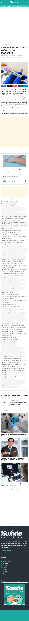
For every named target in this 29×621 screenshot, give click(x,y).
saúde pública (18, 331)
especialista (23, 257)
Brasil (17, 210)
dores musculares (22, 250)
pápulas (13, 308)
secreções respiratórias (20, 333)
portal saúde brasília (6, 314)
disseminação (5, 246)
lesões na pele (20, 275)
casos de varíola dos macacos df (9, 216)
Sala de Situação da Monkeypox (18, 327)
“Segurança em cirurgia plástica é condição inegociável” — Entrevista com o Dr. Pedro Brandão (12, 460)
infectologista (23, 269)
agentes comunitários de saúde (9, 205)
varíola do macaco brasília (18, 368)
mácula (20, 279)
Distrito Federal (13, 246)
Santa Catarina (5, 329)
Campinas (4, 212)
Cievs (3, 228)
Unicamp (4, 362)
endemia (17, 255)
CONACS (25, 236)
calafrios (23, 210)
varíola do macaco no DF (18, 370)
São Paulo (12, 329)
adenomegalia (12, 203)
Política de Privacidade (20, 614)
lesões (14, 275)
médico (16, 281)
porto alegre (15, 314)
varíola (18, 366)
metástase (15, 283)
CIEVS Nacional (9, 228)
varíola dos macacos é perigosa (9, 374)
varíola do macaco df (6, 370)
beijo (3, 210)
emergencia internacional (8, 255)
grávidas (8, 263)
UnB (26, 360)
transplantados (5, 360)
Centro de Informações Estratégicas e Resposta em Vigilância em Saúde (13, 223)
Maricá (25, 279)
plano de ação (22, 312)
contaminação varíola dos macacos (10, 240)
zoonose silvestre (13, 387)
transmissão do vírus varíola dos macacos (11, 358)
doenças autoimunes (14, 248)
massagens (4, 281)
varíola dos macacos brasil (19, 372)
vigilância (14, 385)
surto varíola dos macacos (8, 350)
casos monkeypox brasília (8, 218)
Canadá (9, 212)
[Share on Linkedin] (25, 86)
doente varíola (23, 248)
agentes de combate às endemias (9, 207)
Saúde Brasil (19, 329)
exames (8, 259)
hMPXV (3, 267)
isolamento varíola (19, 271)
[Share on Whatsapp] (20, 86)
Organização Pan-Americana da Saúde (10, 306)
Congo (9, 238)
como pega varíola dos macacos (9, 232)
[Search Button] (27, 2)
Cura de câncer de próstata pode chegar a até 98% (13, 434)
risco (12, 325)
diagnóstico (4, 244)
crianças (4, 242)
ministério (22, 283)
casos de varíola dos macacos (19, 214)
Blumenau (8, 210)
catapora (13, 220)
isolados (12, 271)
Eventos (14, 6)
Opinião (10, 6)
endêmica (23, 255)
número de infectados (7, 296)
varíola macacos (14, 383)
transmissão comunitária (7, 356)
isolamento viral (5, 273)
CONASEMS (4, 238)
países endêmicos (6, 308)
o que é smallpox (6, 302)
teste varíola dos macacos (8, 354)
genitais (9, 261)
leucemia (10, 277)
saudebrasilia (5, 333)
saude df (12, 331)
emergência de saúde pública (15, 253)
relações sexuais (6, 323)
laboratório (21, 273)
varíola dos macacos (6, 372)
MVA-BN (21, 290)
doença (20, 246)
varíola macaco (5, 383)
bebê (23, 207)
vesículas (22, 383)
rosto (22, 325)
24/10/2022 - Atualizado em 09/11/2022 (9, 60)
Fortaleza (4, 261)
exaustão (14, 259)
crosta (8, 242)
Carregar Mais (14, 489)
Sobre (18, 6)
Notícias (7, 6)
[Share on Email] (14, 86)
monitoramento (5, 288)
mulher (11, 290)
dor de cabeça (5, 250)
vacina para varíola (6, 364)
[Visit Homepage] (14, 2)
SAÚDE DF (7, 44)
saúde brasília (5, 331)
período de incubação (7, 310)
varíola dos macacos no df (8, 378)
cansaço (15, 212)
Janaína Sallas (14, 273)
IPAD (7, 271)
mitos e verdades (16, 286)
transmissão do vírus (20, 356)
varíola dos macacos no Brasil (9, 376)
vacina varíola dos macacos (18, 364)
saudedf (11, 333)
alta (20, 207)
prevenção (4, 317)
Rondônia (17, 325)
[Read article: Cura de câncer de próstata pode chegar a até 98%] (14, 423)
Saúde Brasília (7, 561)
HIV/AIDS (24, 265)
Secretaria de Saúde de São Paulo (9, 337)
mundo (16, 290)
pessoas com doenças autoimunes (10, 312)
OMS (12, 302)
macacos (15, 279)
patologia (19, 308)
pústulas (16, 319)
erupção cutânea (14, 257)
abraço (5, 203)
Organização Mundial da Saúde (9, 304)
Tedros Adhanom (5, 352)
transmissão (18, 354)
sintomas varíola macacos (8, 345)
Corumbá (22, 240)
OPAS (16, 302)
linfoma (15, 277)
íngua (3, 271)
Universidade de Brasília (13, 362)
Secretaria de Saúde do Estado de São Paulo (12, 339)
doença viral (4, 248)
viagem (3, 385)
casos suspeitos (5, 220)
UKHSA (21, 360)
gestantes (15, 261)
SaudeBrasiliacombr (7, 550)
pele (24, 308)
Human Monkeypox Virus (7, 269)
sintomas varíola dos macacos (9, 343)
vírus (19, 385)
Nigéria (3, 292)
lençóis (9, 275)
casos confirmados (6, 214)
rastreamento (22, 319)
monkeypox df (5, 290)
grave (3, 263)
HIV (19, 265)
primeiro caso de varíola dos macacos (17, 317)
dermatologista (20, 242)
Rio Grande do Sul (6, 325)
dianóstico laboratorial (14, 244)
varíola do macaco (6, 368)
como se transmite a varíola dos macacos (11, 236)
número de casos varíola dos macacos (11, 294)
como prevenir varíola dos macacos (10, 234)
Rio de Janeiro (14, 323)
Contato (21, 6)
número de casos (11, 292)
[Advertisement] (14, 23)
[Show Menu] (1, 2)
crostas (13, 242)
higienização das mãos (16, 263)
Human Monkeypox (11, 267)
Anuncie (25, 6)
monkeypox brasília (21, 288)
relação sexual (18, 321)
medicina (11, 281)
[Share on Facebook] (3, 86)
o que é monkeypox (21, 300)
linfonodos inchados (6, 279)
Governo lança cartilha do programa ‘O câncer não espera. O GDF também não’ (14, 484)
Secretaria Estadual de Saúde (8, 341)
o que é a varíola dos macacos (9, 300)
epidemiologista (5, 257)
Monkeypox (12, 288)
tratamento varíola (14, 360)
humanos (16, 269)
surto (22, 347)
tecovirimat (18, 350)
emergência (4, 253)
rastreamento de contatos (8, 321)
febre (19, 259)
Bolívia (13, 210)
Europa (3, 259)
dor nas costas (13, 250)
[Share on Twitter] (9, 86)
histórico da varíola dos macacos (9, 265)
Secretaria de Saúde (6, 335)
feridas (23, 259)
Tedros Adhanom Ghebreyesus (18, 352)
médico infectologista (7, 283)
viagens (8, 385)
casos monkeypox (23, 216)
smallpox (18, 347)
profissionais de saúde (7, 319)
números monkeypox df (7, 298)
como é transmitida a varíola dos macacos (11, 230)
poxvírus (22, 314)
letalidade (4, 277)
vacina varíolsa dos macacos (8, 366)
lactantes (4, 275)
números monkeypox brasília (19, 296)
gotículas (21, 261)
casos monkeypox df (20, 218)
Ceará (18, 220)
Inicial (3, 6)
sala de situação (5, 327)
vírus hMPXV (4, 387)
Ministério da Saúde (6, 286)
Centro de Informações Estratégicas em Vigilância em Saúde (14, 226)
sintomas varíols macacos (8, 347)
